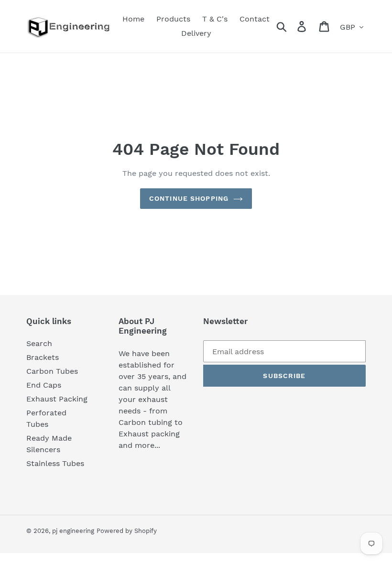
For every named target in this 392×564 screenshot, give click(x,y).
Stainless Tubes (55, 463)
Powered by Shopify (127, 530)
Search (39, 343)
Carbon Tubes (52, 371)
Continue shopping (189, 198)
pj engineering (73, 530)
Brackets (42, 357)
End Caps (43, 385)
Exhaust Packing (56, 398)
